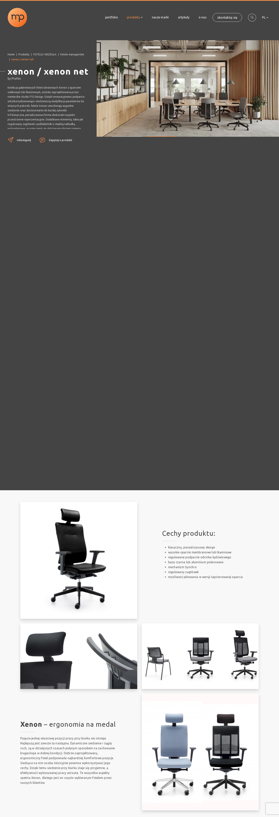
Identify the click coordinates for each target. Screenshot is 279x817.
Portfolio (111, 17)
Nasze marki (160, 17)
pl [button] (264, 17)
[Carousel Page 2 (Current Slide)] (161, 134)
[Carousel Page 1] (127, 134)
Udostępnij (24, 140)
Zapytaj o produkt (60, 140)
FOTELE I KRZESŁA (44, 54)
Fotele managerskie (72, 54)
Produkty (133, 17)
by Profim (14, 78)
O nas (202, 17)
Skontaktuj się (227, 17)
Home (11, 54)
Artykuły (184, 17)
